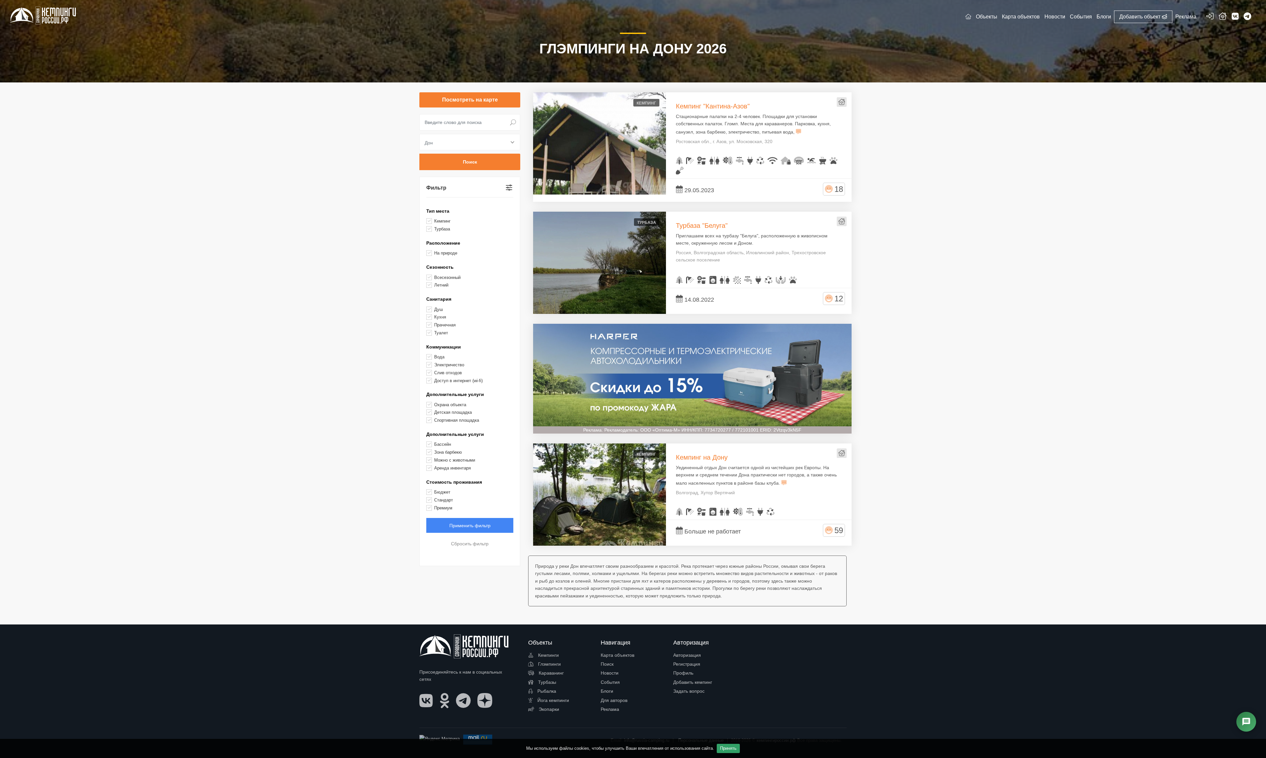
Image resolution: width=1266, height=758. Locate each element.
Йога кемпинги (552, 700)
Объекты (986, 16)
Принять (728, 748)
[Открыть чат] (1246, 722)
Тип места (437, 211)
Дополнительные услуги (455, 394)
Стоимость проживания (454, 482)
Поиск (607, 664)
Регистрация (686, 664)
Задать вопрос (689, 691)
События (610, 682)
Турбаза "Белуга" (702, 225)
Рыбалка (546, 691)
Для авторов (614, 700)
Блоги (607, 691)
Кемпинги (548, 655)
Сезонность (440, 267)
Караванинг (550, 673)
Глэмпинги (549, 664)
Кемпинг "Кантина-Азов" (713, 106)
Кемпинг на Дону (702, 457)
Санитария (438, 299)
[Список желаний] (1223, 17)
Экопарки (548, 709)
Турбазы (546, 682)
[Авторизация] (1210, 17)
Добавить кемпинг (692, 682)
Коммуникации (443, 346)
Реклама (610, 709)
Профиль (683, 673)
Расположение (443, 243)
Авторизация (687, 655)
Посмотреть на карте (470, 100)
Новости (609, 673)
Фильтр (436, 188)
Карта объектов (617, 655)
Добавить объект (1140, 16)
